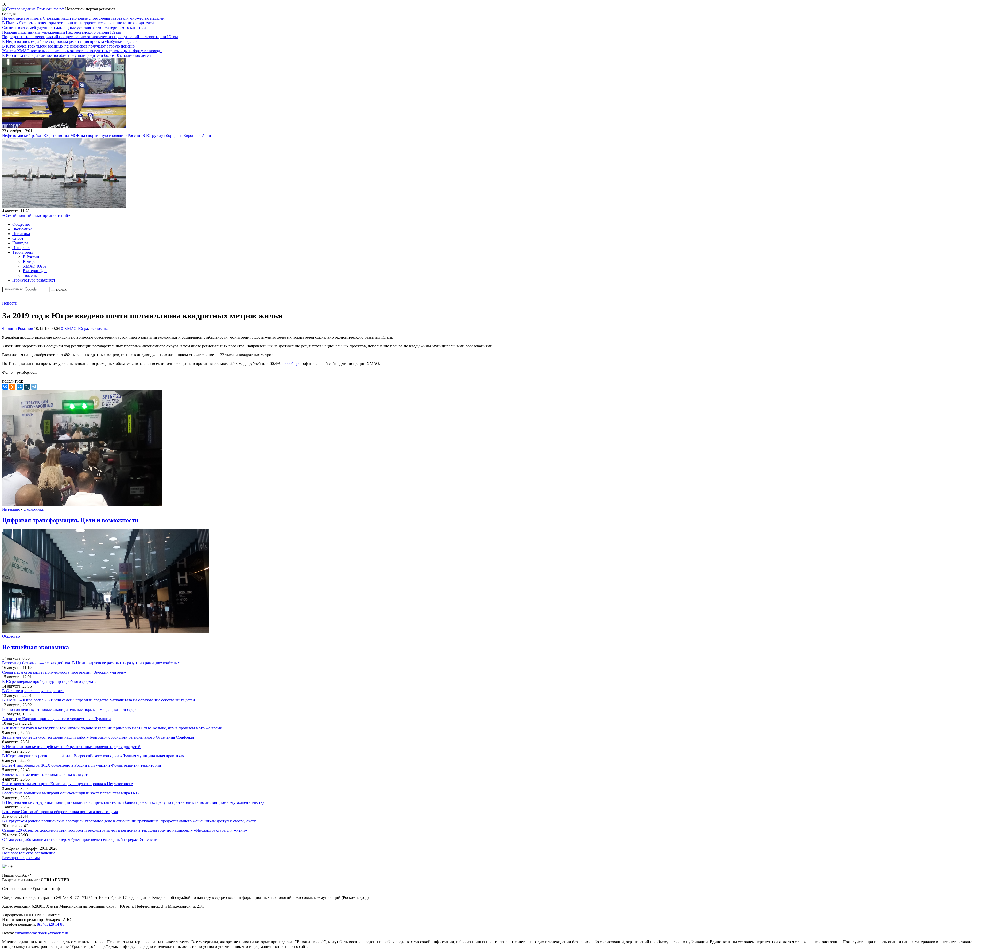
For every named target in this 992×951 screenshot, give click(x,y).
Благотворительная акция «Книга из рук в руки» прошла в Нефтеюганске (67, 784)
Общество (21, 224)
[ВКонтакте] (5, 387)
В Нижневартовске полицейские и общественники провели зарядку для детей (71, 746)
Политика (21, 233)
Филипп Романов (17, 328)
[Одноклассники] (12, 387)
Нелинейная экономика (35, 647)
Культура (20, 243)
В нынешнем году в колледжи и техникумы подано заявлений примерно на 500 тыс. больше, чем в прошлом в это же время (112, 728)
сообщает (293, 363)
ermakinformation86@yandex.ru (41, 933)
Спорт (18, 238)
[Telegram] (34, 387)
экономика (99, 328)
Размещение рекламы (21, 857)
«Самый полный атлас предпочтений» (36, 215)
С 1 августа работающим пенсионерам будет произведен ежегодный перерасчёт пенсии (79, 839)
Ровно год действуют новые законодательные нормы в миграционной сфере (69, 709)
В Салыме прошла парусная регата (33, 691)
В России (31, 257)
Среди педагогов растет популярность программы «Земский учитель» (64, 672)
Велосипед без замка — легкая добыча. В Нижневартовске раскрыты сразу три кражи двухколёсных (91, 663)
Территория (22, 252)
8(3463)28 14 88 (50, 924)
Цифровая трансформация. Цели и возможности (70, 520)
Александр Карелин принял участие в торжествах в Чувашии (56, 718)
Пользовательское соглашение (28, 853)
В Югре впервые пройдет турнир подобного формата (49, 681)
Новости (9, 303)
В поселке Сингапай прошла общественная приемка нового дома (60, 811)
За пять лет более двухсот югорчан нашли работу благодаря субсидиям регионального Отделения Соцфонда (98, 737)
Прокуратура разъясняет (33, 280)
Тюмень (30, 275)
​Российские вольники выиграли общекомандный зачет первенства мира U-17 (71, 793)
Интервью (21, 247)
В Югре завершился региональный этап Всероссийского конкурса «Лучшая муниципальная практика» (93, 756)
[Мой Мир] (20, 387)
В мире (29, 261)
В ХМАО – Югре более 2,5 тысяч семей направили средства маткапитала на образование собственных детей (98, 700)
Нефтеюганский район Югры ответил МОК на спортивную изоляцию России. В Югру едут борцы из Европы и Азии (106, 135)
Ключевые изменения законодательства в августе (45, 774)
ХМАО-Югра (35, 266)
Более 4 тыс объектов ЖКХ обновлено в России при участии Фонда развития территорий (81, 765)
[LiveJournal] (27, 387)
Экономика (22, 229)
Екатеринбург (35, 271)
